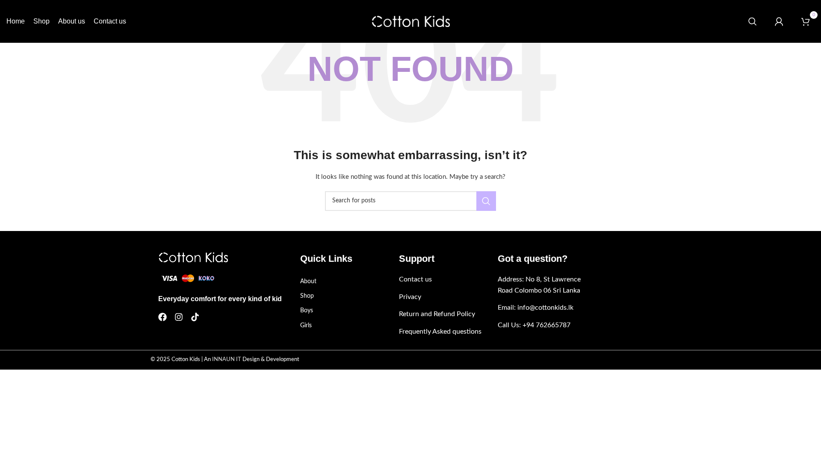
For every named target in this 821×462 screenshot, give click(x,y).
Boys (306, 311)
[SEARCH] (486, 201)
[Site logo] (410, 21)
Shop (307, 296)
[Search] (752, 21)
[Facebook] (162, 317)
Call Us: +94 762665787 (534, 325)
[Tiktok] (195, 317)
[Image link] (193, 257)
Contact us (415, 279)
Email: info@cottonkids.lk (535, 307)
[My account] (779, 21)
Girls (306, 326)
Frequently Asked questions (440, 331)
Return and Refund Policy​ (437, 314)
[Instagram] (178, 317)
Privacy (410, 296)
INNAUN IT (226, 359)
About (308, 281)
